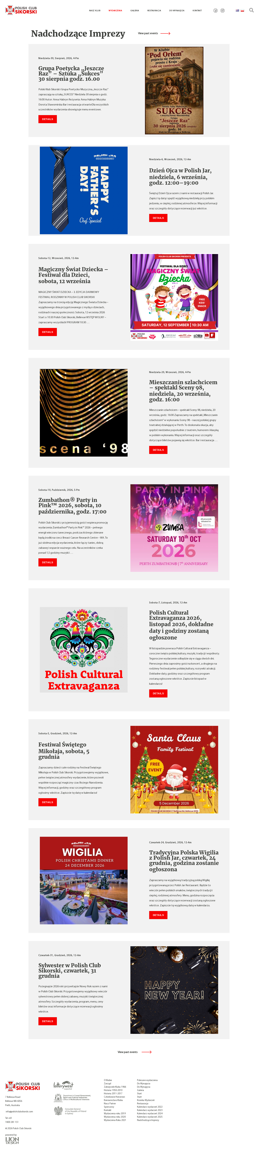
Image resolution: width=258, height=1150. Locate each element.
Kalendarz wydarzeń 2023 (150, 1110)
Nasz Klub (94, 11)
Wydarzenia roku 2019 (115, 1114)
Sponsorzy (109, 1107)
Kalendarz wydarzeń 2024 (150, 1114)
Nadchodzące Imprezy (148, 1120)
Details (47, 119)
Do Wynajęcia (176, 11)
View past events (148, 33)
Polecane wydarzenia (147, 1080)
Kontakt (197, 11)
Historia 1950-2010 (113, 1090)
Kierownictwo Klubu (113, 1100)
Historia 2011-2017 (113, 1094)
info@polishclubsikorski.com (19, 1112)
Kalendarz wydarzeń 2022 (150, 1107)
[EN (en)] (237, 10)
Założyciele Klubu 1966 (115, 1087)
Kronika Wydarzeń (146, 1100)
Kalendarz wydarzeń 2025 (150, 1117)
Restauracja (154, 11)
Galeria (134, 11)
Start (139, 1094)
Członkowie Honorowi (114, 1097)
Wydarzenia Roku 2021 (115, 1120)
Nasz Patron (110, 1104)
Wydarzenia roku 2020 (115, 1117)
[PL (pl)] (242, 10)
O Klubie (108, 1080)
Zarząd (107, 1084)
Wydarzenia (115, 11)
